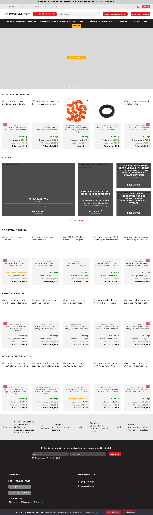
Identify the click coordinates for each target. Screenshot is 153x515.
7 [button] (79, 86)
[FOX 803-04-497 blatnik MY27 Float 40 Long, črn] (76, 247)
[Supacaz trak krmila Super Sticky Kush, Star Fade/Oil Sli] (76, 310)
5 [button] (74, 86)
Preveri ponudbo (76, 58)
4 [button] (71, 86)
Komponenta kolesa (26, 21)
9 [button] (84, 86)
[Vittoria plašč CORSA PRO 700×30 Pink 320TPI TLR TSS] (137, 373)
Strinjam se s (47, 458)
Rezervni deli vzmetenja (71, 21)
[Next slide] (148, 124)
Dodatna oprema (48, 21)
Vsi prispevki (76, 221)
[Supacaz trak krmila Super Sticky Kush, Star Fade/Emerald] (15, 310)
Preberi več (38, 211)
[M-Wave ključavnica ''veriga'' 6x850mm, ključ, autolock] (137, 247)
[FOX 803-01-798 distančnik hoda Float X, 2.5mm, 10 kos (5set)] (76, 111)
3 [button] (69, 86)
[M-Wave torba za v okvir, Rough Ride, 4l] (15, 247)
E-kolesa (10, 21)
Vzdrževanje (92, 21)
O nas (146, 7)
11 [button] (88, 86)
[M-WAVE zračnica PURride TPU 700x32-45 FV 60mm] (107, 373)
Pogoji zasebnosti (86, 486)
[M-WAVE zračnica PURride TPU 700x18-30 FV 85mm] (76, 373)
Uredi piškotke (129, 512)
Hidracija (122, 21)
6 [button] (76, 86)
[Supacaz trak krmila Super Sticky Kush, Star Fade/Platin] (137, 310)
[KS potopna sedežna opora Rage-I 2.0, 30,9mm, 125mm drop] (45, 373)
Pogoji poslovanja (86, 482)
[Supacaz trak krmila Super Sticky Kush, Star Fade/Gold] (107, 310)
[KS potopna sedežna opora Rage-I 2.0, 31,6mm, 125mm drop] (15, 373)
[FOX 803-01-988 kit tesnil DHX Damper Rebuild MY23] (15, 111)
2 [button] (66, 86)
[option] (76, 2)
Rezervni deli (108, 21)
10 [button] (86, 86)
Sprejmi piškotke (113, 512)
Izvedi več (101, 512)
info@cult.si (10, 7)
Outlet (76, 26)
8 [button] (81, 86)
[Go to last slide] (5, 124)
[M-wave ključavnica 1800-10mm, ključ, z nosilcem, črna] (107, 247)
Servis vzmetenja (138, 21)
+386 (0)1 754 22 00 (51, 7)
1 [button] (64, 86)
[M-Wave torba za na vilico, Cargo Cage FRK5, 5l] (45, 247)
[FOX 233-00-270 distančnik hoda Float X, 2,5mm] (137, 111)
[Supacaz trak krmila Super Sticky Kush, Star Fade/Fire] (45, 310)
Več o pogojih (53, 458)
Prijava (115, 454)
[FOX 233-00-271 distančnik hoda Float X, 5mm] (107, 111)
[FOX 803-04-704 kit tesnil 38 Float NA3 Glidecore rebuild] (45, 111)
